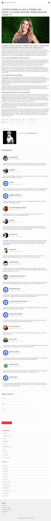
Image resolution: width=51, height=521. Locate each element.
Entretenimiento (6, 436)
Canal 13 (27, 122)
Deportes (5, 433)
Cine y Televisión (6, 457)
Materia (3, 409)
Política (4, 438)
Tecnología (5, 455)
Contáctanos (5, 511)
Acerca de (4, 505)
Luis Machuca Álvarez (14, 129)
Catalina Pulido (12, 122)
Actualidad (5, 441)
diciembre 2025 (6, 482)
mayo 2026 (5, 471)
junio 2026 (5, 468)
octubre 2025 (6, 487)
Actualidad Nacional (7, 446)
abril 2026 (5, 474)
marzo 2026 (5, 476)
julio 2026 (5, 466)
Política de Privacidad (6, 509)
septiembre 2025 (6, 490)
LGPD (3, 513)
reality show (33, 122)
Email (3, 404)
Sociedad (5, 452)
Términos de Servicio (6, 507)
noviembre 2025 (6, 485)
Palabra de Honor (20, 122)
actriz (33, 54)
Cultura (4, 444)
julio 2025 (5, 495)
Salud (4, 449)
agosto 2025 (6, 493)
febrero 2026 (6, 479)
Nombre (3, 398)
